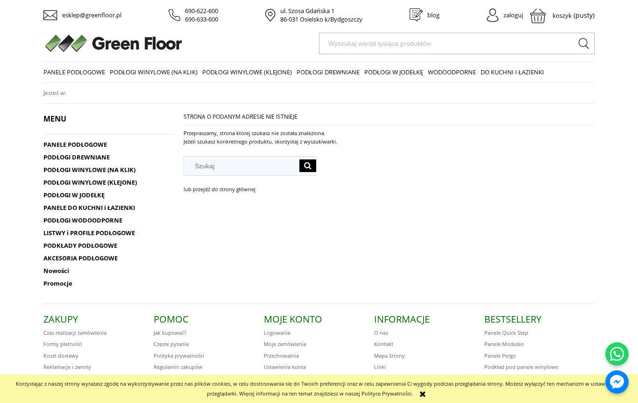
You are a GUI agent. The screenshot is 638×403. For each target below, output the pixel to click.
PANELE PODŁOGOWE (75, 144)
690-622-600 (201, 11)
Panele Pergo (500, 355)
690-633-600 (201, 19)
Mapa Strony (389, 355)
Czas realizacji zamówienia (74, 332)
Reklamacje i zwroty (67, 366)
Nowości (56, 270)
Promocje (57, 283)
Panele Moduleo (504, 343)
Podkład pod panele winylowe (521, 366)
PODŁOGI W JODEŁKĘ (74, 195)
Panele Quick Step (506, 332)
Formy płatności (62, 343)
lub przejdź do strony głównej (219, 189)
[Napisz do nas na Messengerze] (617, 382)
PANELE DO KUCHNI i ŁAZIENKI (89, 207)
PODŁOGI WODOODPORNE (82, 220)
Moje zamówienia (285, 343)
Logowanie (277, 332)
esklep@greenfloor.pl (91, 15)
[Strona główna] (181, 43)
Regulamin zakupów (178, 366)
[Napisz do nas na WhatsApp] (617, 354)
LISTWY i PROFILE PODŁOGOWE (89, 233)
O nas (381, 332)
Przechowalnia (281, 355)
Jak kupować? (170, 332)
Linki (380, 366)
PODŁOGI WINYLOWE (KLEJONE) (90, 182)
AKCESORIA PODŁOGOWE (80, 258)
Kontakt (383, 343)
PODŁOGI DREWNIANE (76, 157)
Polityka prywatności (179, 355)
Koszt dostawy (60, 355)
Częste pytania (171, 343)
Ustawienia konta (285, 366)
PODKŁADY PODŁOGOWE (80, 245)
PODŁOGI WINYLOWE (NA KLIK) (89, 170)
